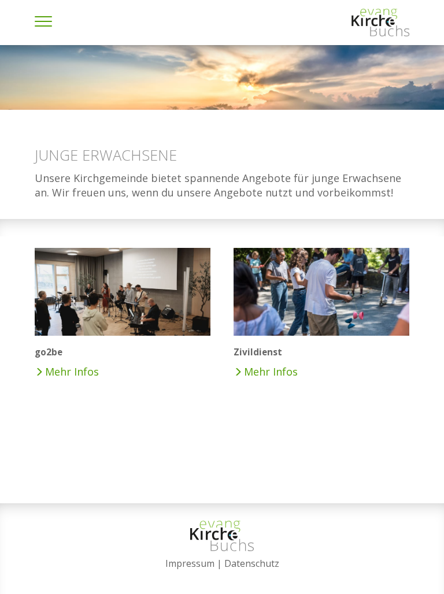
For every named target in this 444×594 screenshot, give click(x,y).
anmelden (222, 578)
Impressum (189, 563)
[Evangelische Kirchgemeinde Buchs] (380, 22)
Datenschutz (251, 563)
